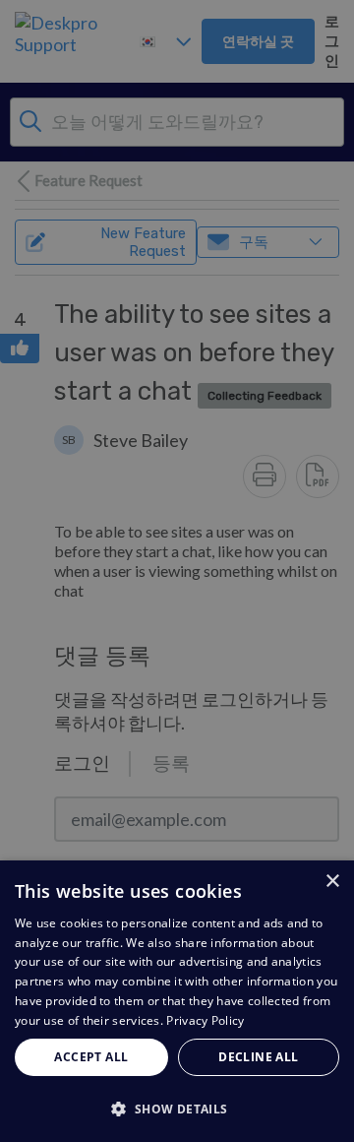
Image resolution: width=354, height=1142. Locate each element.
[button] (177, 1108)
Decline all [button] (258, 1056)
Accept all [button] (91, 1056)
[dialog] (177, 1001)
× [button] (331, 881)
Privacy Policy (205, 1020)
